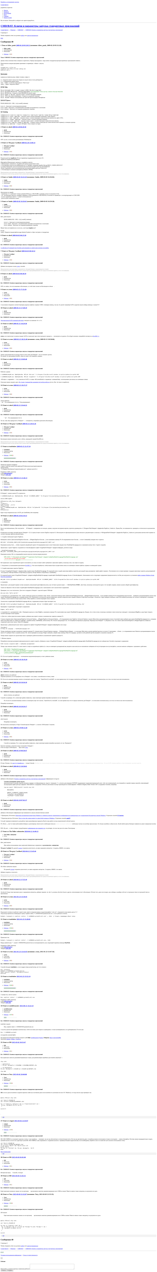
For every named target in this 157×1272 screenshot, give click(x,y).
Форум (6, 10)
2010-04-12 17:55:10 (20, 879)
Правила (6, 11)
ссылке (20, 848)
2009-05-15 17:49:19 (20, 308)
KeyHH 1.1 (96, 336)
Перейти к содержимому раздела (10, 2)
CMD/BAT (20, 30)
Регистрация (7, 13)
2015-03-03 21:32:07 (20, 1194)
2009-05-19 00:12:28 (20, 728)
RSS (2, 38)
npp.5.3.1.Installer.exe (18, 763)
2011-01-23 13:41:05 (20, 952)
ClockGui (18, 1039)
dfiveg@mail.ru (8, 473)
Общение (13, 30)
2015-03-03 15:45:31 (19, 1176)
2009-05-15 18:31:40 (20, 339)
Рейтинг (6, 54)
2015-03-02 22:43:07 (21, 1121)
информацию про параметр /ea (36, 828)
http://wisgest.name (6, 1151)
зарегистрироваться (32, 35)
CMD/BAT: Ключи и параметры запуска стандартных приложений (40, 25)
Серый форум (4, 4)
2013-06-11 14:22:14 (26, 1006)
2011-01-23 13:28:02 (23, 919)
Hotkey (13, 1039)
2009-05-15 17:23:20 (19, 289)
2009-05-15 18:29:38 (20, 323)
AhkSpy (8, 1039)
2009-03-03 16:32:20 (20, 177)
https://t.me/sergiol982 (55, 1037)
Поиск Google (8, 17)
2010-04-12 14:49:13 (31, 831)
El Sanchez (120, 815)
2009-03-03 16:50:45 (20, 201)
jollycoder (8, 474)
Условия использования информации (11, 1255)
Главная (6, 16)
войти (22, 35)
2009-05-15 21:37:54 (24, 446)
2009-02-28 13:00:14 (28, 143)
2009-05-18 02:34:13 (20, 516)
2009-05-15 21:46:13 (20, 478)
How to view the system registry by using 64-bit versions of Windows (37, 818)
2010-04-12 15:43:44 (29, 851)
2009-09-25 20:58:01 (20, 766)
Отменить (3, 1270)
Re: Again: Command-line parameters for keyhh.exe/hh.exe (34, 382)
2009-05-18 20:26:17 (20, 706)
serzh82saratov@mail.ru (37, 1037)
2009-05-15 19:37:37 (20, 385)
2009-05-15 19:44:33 (20, 405)
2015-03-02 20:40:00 (20, 1074)
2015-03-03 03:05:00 (19, 1157)
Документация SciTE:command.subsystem (12, 320)
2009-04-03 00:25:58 (19, 235)
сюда (18, 266)
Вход (5, 14)
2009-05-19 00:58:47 (20, 751)
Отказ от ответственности (30, 1255)
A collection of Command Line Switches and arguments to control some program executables (25, 248)
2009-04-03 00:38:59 (19, 274)
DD (3, 1117)
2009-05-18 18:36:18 (20, 682)
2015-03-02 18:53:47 (19, 1042)
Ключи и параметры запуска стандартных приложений (30, 779)
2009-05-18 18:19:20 (20, 659)
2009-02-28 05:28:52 (23, 45)
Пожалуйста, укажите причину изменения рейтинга (15, 1269)
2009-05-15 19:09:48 (20, 359)
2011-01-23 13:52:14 (23, 976)
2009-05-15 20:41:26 (29, 424)
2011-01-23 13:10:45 (20, 897)
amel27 (68, 818)
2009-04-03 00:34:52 (28, 251)
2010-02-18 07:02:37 (20, 800)
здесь (26, 747)
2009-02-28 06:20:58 (19, 127)
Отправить (10, 1270)
